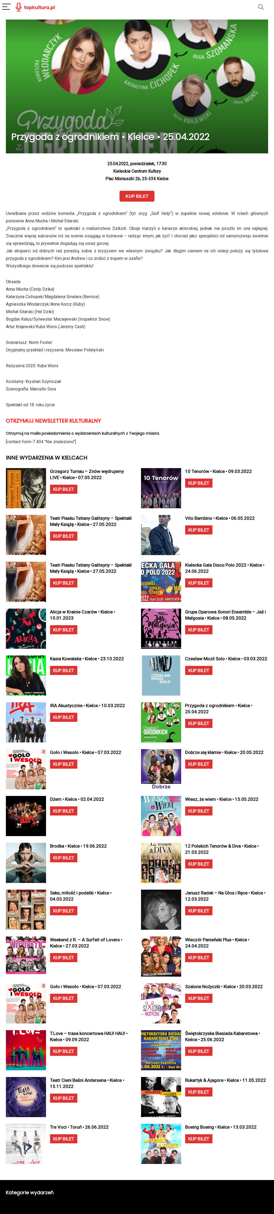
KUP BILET (63, 489)
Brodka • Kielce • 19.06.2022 (78, 846)
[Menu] (6, 7)
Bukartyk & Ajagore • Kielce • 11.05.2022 (225, 1080)
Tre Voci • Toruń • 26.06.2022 (79, 1127)
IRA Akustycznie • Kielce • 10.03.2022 (87, 705)
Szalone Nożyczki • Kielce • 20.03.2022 (224, 986)
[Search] (260, 7)
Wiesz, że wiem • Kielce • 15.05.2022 (221, 799)
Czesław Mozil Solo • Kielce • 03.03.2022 (226, 658)
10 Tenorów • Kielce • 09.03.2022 (218, 471)
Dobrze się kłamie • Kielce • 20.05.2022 (224, 752)
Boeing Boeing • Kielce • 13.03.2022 (221, 1127)
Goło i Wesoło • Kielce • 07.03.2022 (85, 752)
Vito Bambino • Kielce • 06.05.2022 (220, 518)
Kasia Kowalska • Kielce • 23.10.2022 (87, 658)
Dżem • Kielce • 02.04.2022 (77, 799)
